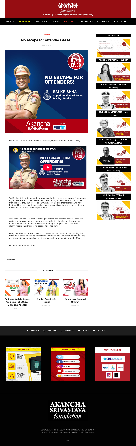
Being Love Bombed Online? (75, 300)
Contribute (24, 22)
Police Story (70, 22)
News (58, 28)
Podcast (46, 35)
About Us (10, 22)
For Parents (87, 22)
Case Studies (103, 22)
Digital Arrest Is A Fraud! (46, 300)
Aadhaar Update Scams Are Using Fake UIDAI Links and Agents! (17, 302)
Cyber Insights (42, 22)
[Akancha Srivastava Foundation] (68, 9)
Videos (56, 22)
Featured (11, 259)
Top (69, 440)
